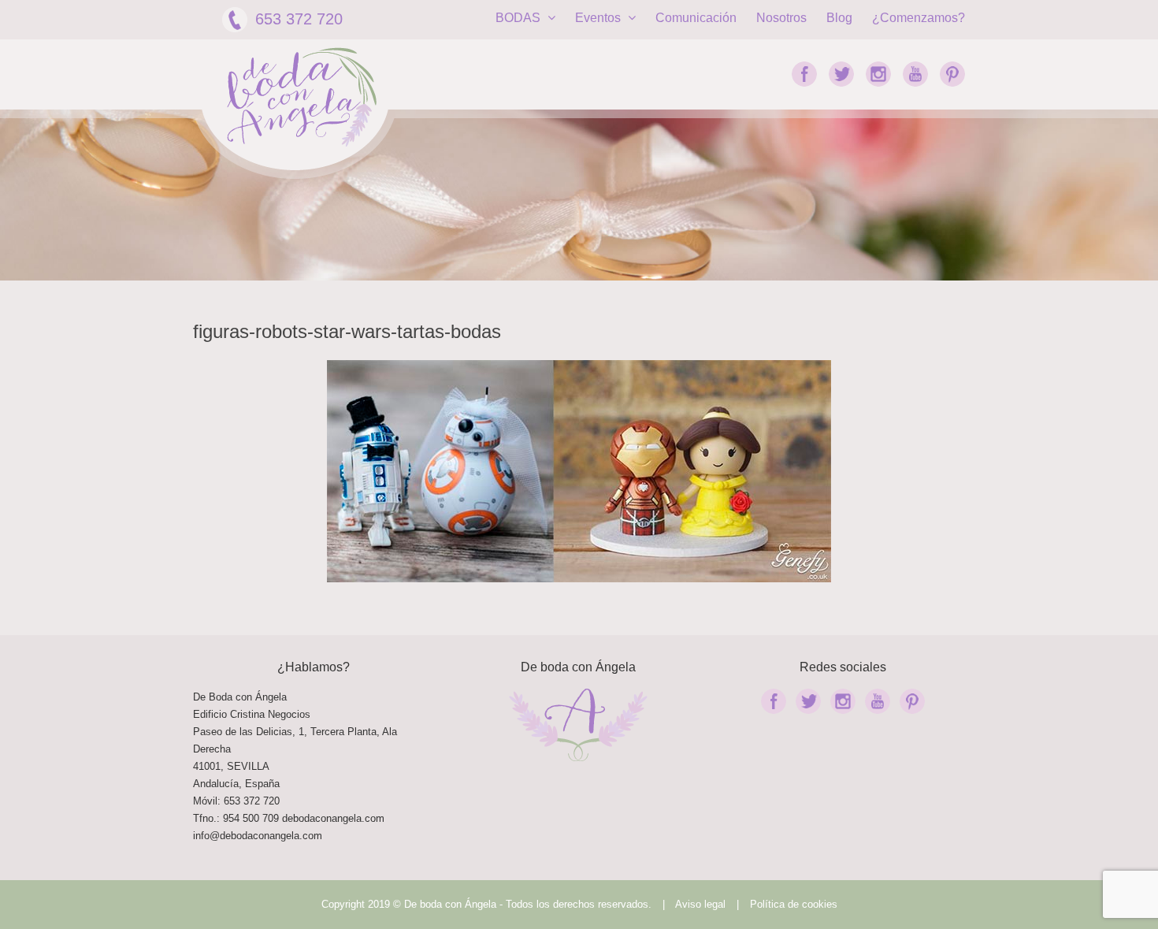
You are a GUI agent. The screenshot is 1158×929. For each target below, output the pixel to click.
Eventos (599, 17)
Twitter (841, 74)
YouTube (915, 74)
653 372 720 (299, 19)
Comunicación (696, 17)
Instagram (878, 74)
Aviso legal (700, 904)
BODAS (519, 17)
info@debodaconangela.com (257, 836)
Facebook (804, 74)
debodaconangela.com (333, 818)
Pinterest (952, 74)
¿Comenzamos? (918, 17)
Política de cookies (793, 904)
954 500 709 (251, 818)
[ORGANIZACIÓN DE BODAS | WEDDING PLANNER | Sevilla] (302, 97)
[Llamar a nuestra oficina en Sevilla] (280, 818)
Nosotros (781, 17)
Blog (839, 17)
